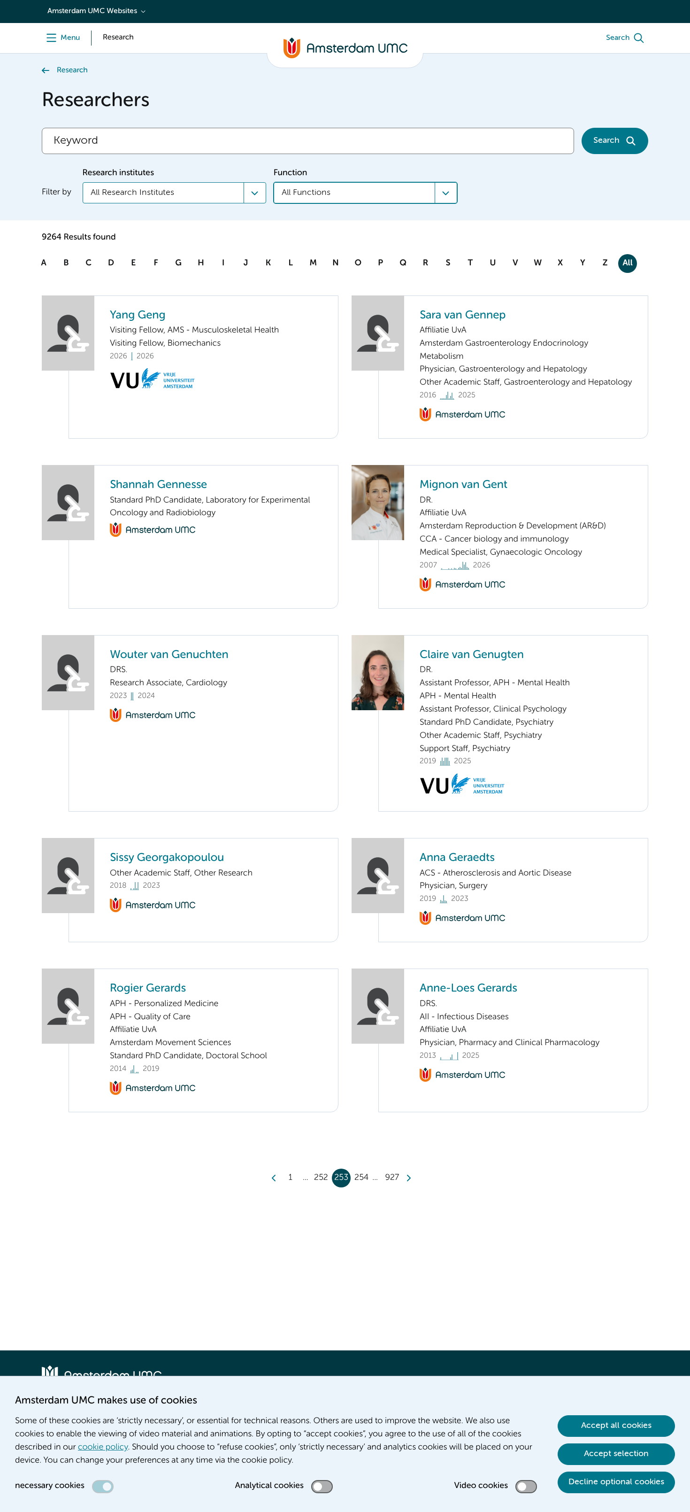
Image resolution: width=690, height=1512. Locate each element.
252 (321, 1178)
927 (392, 1178)
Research (72, 70)
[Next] (408, 1178)
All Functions (306, 192)
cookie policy (103, 1447)
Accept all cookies (616, 1425)
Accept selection (616, 1454)
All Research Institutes (132, 192)
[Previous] (274, 1178)
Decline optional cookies (616, 1482)
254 (361, 1178)
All (627, 263)
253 (341, 1178)
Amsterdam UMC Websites (92, 11)
